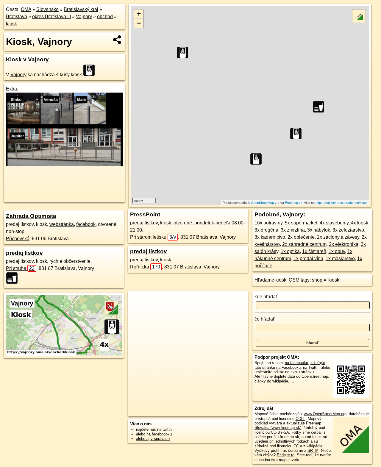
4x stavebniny (334, 222)
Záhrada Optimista (31, 216)
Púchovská (17, 238)
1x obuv (337, 251)
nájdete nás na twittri (154, 429)
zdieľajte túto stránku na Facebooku (289, 364)
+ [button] (139, 14)
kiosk (11, 23)
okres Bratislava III (51, 16)
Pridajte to (285, 455)
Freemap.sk (293, 202)
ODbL (300, 418)
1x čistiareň (314, 251)
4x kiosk (359, 222)
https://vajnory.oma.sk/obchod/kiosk (342, 202)
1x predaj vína (308, 258)
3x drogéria (266, 229)
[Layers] (359, 16)
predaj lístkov (24, 253)
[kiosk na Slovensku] (90, 70)
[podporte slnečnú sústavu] (64, 164)
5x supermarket (301, 222)
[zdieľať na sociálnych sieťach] (117, 39)
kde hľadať (265, 296)
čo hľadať (264, 318)
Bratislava (16, 16)
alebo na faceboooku (154, 434)
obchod (105, 16)
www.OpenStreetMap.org (325, 414)
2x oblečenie (301, 237)
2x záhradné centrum (304, 244)
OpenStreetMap (262, 202)
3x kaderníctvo (269, 237)
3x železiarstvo (348, 229)
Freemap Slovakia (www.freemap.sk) (287, 425)
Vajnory (84, 16)
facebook (86, 224)
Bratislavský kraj (81, 9)
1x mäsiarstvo (340, 258)
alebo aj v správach (153, 438)
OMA (26, 9)
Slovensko (47, 9)
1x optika (290, 251)
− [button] (139, 23)
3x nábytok (318, 229)
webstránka (61, 224)
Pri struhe (20, 268)
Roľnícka (145, 266)
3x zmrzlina (293, 229)
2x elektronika (343, 244)
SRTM (312, 450)
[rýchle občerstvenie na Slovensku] (13, 278)
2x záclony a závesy (338, 237)
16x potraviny (268, 222)
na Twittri (310, 367)
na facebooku (296, 362)
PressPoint (145, 214)
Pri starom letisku (153, 237)
